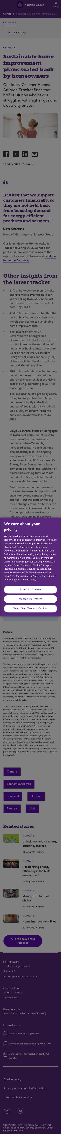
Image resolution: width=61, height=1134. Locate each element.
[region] (30, 566)
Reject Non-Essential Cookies (30, 608)
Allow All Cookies (30, 589)
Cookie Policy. (29, 579)
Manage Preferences (30, 599)
